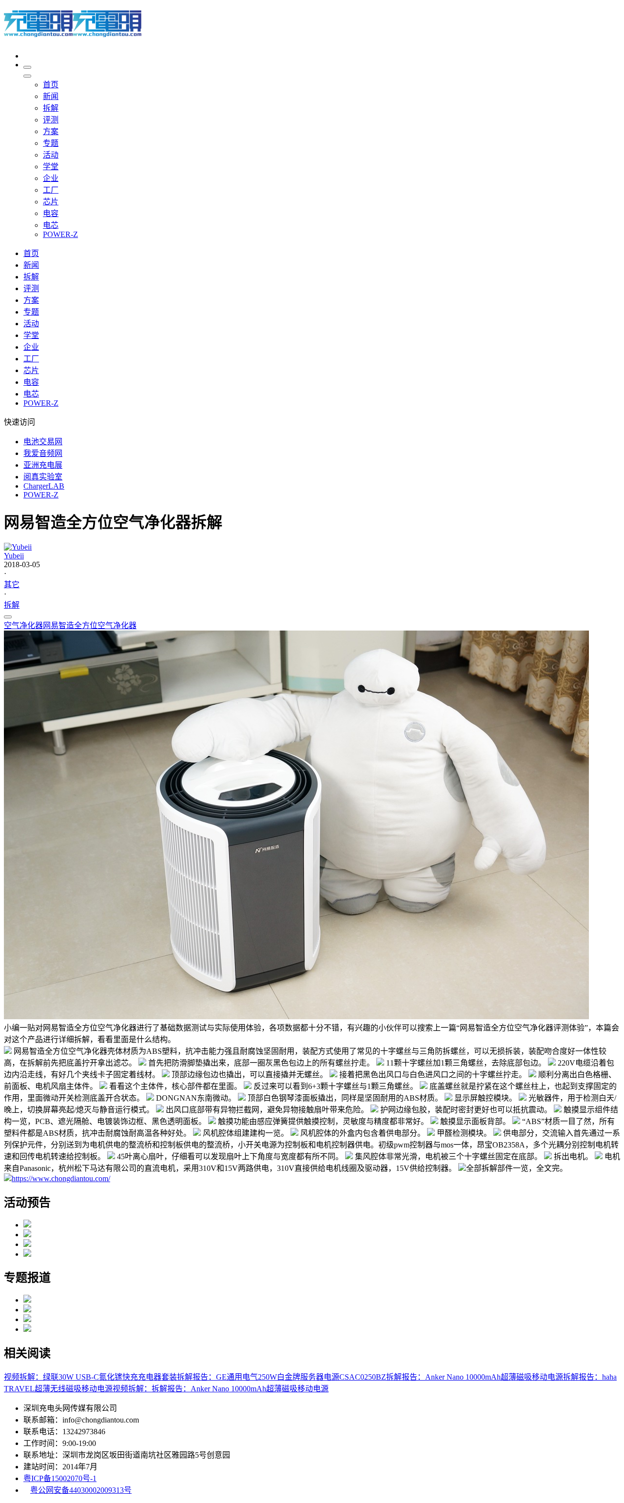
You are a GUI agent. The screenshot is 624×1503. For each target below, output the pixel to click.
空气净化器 (23, 625)
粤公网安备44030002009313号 (81, 1490)
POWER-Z (40, 495)
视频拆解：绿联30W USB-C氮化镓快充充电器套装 (90, 1377)
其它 (12, 584)
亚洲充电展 (42, 465)
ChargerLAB (43, 486)
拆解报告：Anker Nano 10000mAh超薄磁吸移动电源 (474, 1377)
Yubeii (14, 556)
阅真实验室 (42, 477)
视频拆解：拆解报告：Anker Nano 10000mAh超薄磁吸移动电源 (221, 1388)
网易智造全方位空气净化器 (89, 625)
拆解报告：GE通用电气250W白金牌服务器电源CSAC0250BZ (281, 1377)
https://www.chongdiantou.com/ (61, 1178)
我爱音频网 (42, 453)
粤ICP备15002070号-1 (60, 1478)
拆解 (12, 605)
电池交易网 (42, 441)
